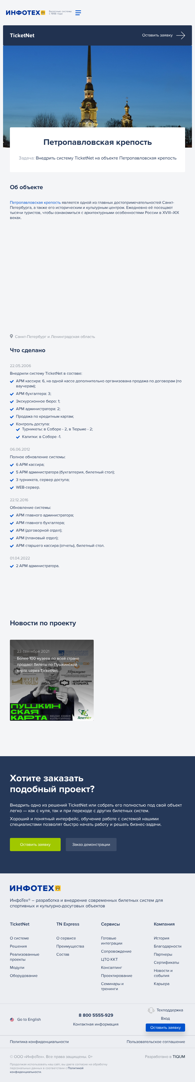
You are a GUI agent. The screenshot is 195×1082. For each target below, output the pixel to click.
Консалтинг (111, 967)
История (161, 938)
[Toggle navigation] (78, 13)
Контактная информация (96, 1024)
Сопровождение (116, 951)
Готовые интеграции (111, 941)
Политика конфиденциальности (39, 1041)
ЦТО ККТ (109, 959)
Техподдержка (170, 1010)
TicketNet (22, 35)
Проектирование (116, 975)
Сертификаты (166, 962)
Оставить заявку (158, 35)
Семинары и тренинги (112, 986)
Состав (62, 954)
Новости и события (163, 973)
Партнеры (163, 954)
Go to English (29, 1019)
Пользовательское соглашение (156, 1041)
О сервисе (66, 938)
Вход (165, 1018)
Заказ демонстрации (91, 844)
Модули (17, 967)
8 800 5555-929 (96, 1015)
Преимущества (70, 946)
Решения (18, 946)
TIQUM (179, 1056)
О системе (19, 938)
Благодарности (168, 946)
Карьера (161, 983)
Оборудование (24, 975)
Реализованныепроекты (24, 957)
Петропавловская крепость (35, 202)
